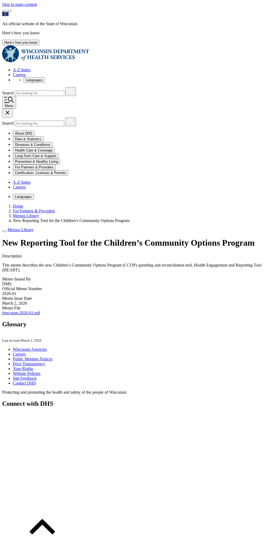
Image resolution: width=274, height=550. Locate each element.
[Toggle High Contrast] (9, 11)
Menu (9, 106)
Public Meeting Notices (32, 359)
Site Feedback (25, 378)
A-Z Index (22, 70)
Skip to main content (19, 4)
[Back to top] (42, 545)
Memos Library (20, 229)
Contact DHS (24, 383)
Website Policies (26, 373)
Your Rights (23, 368)
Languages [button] (34, 80)
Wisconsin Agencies (30, 349)
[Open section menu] (4, 231)
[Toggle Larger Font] (4, 11)
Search (8, 93)
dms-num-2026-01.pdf (21, 313)
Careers (19, 74)
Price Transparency (29, 363)
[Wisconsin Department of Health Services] (45, 60)
